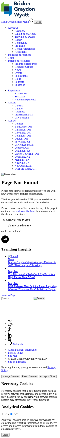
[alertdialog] (30, 409)
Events (18, 72)
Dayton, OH (21, 138)
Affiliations (20, 51)
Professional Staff (24, 114)
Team (11, 57)
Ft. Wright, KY (23, 141)
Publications (21, 75)
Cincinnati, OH (23, 129)
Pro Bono (20, 45)
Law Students (22, 117)
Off (15, 414)
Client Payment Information (22, 349)
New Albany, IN (23, 165)
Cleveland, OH (23, 132)
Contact (12, 120)
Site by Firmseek (17, 361)
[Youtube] (9, 339)
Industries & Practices (19, 54)
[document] (30, 409)
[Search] (32, 21)
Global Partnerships (25, 48)
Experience (14, 90)
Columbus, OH (23, 135)
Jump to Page (8, 295)
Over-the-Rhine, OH (25, 168)
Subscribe (20, 84)
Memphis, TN (22, 159)
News (18, 69)
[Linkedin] (10, 335)
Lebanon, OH (22, 147)
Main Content (8, 21)
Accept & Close (47, 376)
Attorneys (20, 111)
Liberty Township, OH (27, 153)
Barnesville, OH (23, 126)
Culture (18, 108)
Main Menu (22, 21)
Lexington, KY (23, 150)
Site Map (13, 355)
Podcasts (19, 81)
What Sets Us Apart (25, 33)
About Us (13, 27)
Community (21, 42)
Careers (12, 102)
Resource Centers (24, 66)
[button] (5, 242)
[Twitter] (10, 323)
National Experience (25, 99)
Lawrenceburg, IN (24, 144)
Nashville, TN (22, 162)
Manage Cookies (11, 376)
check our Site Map (24, 211)
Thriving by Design (25, 36)
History (18, 39)
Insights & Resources (19, 60)
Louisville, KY (22, 156)
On (7, 414)
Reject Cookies (29, 376)
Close (5, 435)
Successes (20, 96)
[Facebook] (9, 331)
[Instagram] (10, 327)
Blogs (18, 78)
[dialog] (30, 372)
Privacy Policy (15, 352)
